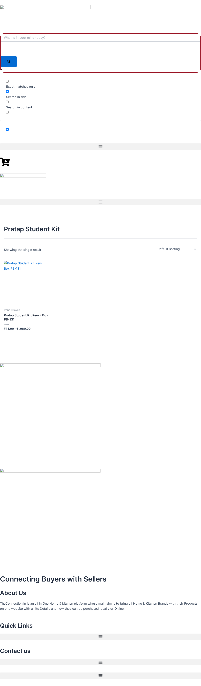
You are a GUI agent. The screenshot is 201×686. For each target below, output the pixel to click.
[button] (100, 146)
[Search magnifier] (9, 61)
